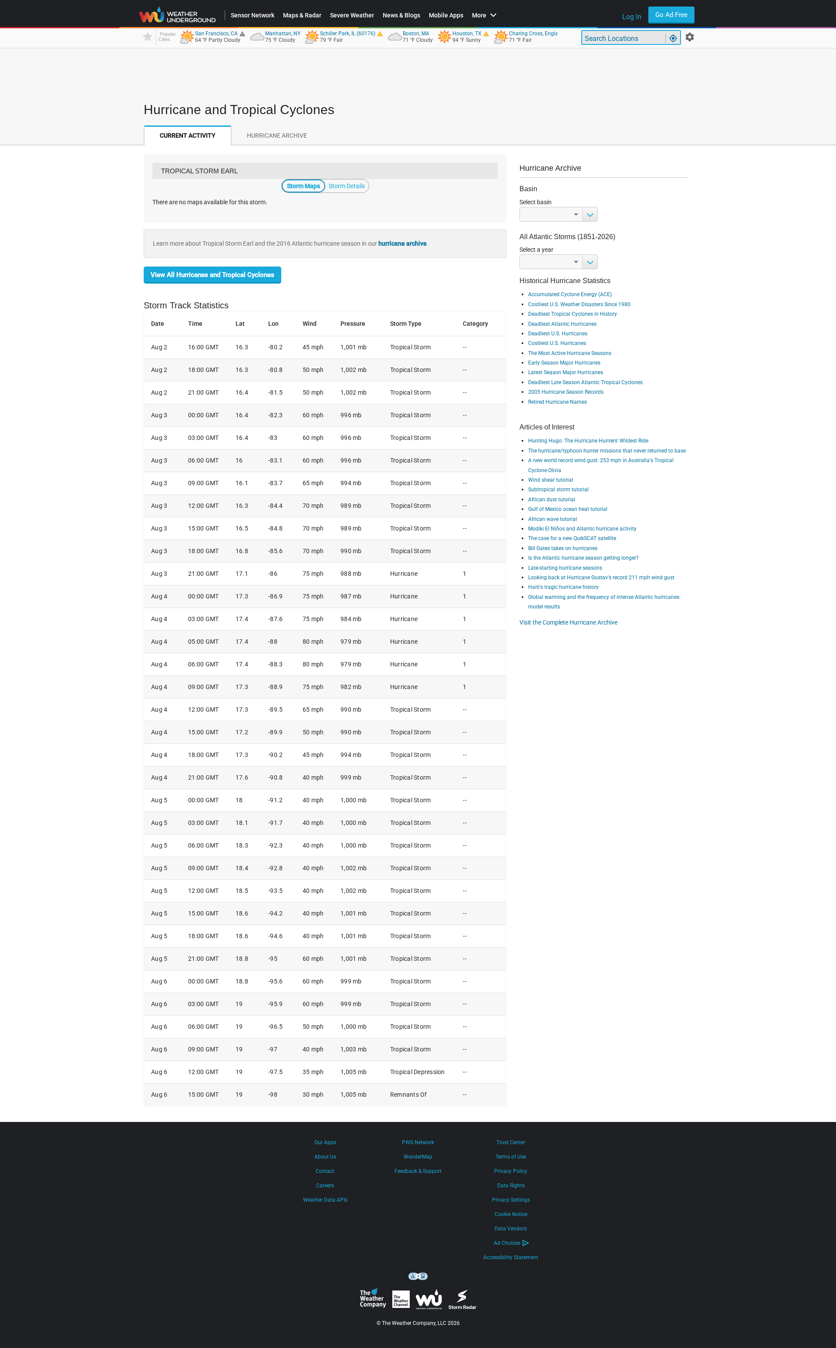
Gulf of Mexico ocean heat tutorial (567, 509)
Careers (325, 1185)
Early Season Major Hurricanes (564, 363)
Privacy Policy (510, 1171)
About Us (325, 1157)
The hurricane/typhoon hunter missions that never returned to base (607, 451)
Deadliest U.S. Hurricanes (557, 334)
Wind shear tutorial (550, 480)
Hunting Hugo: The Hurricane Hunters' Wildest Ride (588, 441)
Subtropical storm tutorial (558, 489)
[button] (162, 323)
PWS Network (418, 1142)
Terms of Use (511, 1157)
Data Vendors (511, 1229)
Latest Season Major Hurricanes (565, 372)
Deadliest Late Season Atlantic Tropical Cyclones (585, 382)
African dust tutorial (551, 500)
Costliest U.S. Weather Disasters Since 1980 (579, 304)
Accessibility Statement (510, 1257)
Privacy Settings (511, 1200)
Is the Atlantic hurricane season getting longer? (583, 558)
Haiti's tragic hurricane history (563, 587)
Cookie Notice (511, 1214)
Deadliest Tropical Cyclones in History (572, 314)
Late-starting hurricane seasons (565, 568)
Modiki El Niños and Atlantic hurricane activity (582, 529)
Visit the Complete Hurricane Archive (568, 622)
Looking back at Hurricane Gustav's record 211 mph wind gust (601, 577)
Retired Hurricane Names (557, 402)
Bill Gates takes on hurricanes (562, 548)
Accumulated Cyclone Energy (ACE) (570, 294)
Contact (325, 1171)
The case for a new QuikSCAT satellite (572, 538)
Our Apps (325, 1142)
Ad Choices (507, 1243)
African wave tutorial (552, 519)
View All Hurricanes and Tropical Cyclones (212, 275)
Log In (631, 17)
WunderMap (418, 1157)
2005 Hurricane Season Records (565, 392)
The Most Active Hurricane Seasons (569, 353)
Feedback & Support (418, 1171)
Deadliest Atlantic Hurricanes (562, 324)
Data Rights (511, 1185)
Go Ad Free (671, 15)
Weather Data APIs (325, 1200)
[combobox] (558, 214)
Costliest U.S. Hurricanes (557, 343)
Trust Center (510, 1142)
